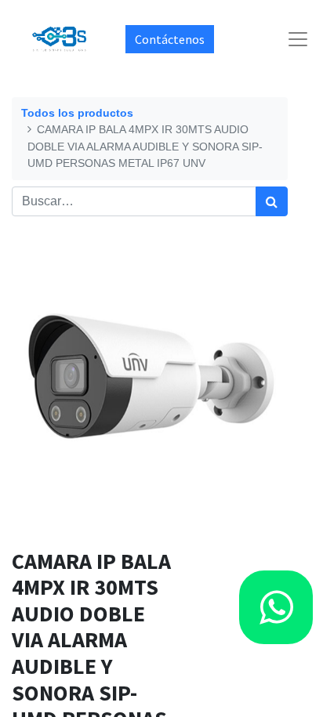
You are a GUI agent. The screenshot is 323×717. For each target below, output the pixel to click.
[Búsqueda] (272, 201)
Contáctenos (170, 39)
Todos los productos (77, 113)
